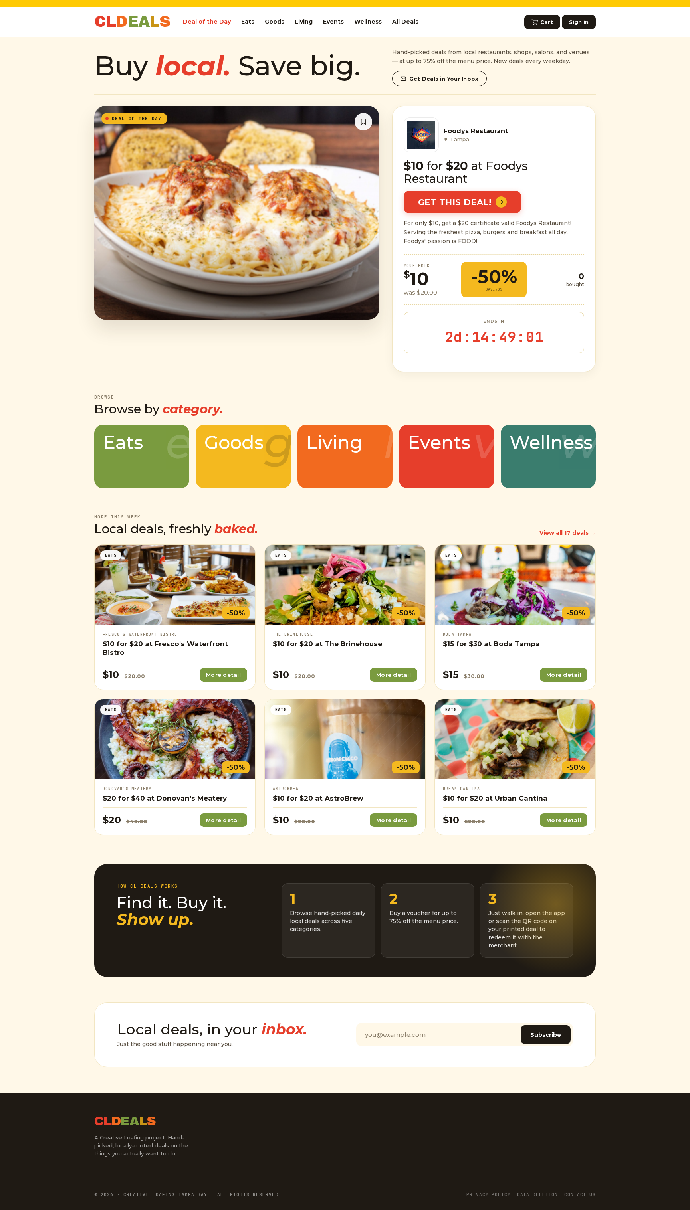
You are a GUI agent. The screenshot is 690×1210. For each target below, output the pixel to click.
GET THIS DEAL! (455, 202)
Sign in (579, 22)
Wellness (368, 21)
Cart (546, 22)
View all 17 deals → (567, 532)
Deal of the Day (207, 21)
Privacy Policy (488, 1194)
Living (304, 21)
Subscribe (545, 1034)
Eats (247, 21)
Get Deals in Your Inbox (443, 78)
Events (333, 21)
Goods (274, 21)
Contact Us (580, 1194)
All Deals (405, 21)
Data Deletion (537, 1194)
